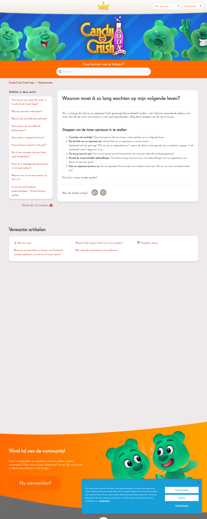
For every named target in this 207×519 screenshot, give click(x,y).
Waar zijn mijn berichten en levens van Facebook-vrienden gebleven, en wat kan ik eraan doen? (38, 252)
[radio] (95, 192)
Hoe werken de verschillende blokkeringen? (26, 128)
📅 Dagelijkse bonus (147, 243)
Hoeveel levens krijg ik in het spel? (28, 145)
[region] (142, 496)
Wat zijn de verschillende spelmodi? (29, 118)
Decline (182, 498)
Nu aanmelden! (35, 483)
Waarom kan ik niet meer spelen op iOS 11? (29, 177)
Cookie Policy (104, 501)
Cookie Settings (181, 506)
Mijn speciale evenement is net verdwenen (96, 250)
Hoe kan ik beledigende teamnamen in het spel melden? (29, 166)
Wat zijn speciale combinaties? (26, 111)
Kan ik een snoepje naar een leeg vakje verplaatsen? (28, 154)
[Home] (103, 6)
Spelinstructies (45, 82)
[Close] (199, 482)
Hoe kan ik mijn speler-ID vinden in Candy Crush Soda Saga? (29, 102)
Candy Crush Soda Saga (21, 82)
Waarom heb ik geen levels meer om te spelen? (99, 243)
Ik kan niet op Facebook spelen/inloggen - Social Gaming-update (28, 191)
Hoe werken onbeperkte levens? (27, 137)
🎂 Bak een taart (22, 243)
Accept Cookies (181, 490)
